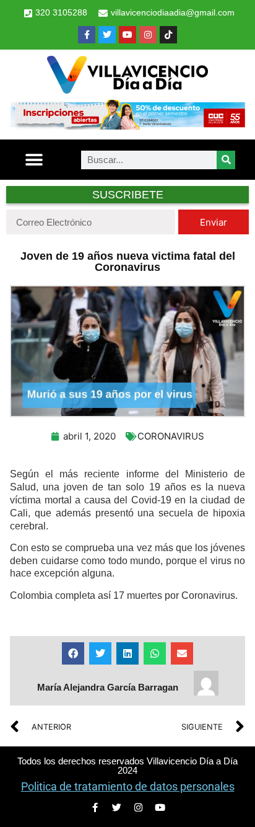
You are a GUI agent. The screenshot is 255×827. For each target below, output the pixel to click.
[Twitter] (107, 34)
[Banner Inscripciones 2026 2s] (127, 126)
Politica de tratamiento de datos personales (128, 786)
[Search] (226, 160)
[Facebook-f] (86, 34)
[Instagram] (148, 34)
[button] (34, 160)
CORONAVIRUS (170, 436)
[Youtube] (127, 34)
